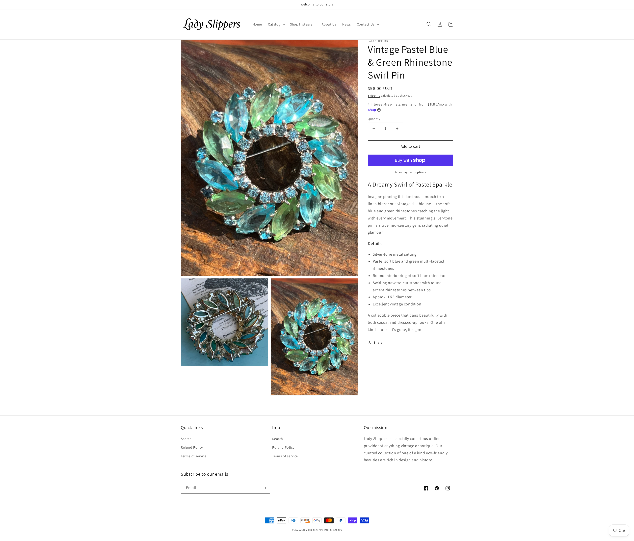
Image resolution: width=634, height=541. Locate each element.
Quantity (374, 119)
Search (186, 438)
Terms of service (194, 456)
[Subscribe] (264, 488)
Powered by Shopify (330, 529)
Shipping (374, 95)
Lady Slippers (309, 529)
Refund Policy (192, 447)
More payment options (410, 172)
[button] (276, 24)
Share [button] (378, 342)
